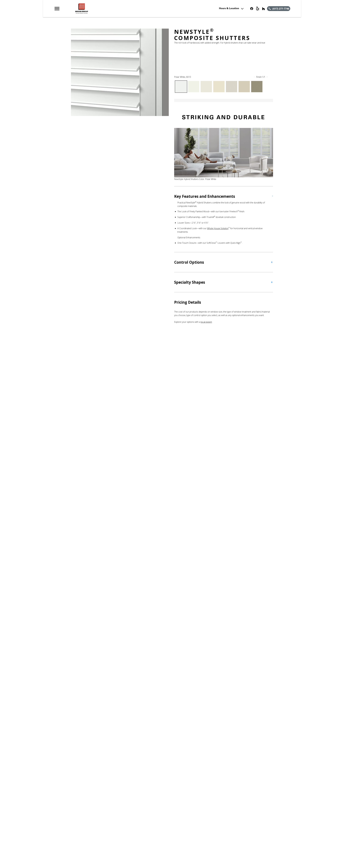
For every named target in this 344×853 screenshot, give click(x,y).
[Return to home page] (109, 9)
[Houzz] (263, 8)
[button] (57, 8)
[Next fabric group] (267, 77)
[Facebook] (251, 8)
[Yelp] (257, 8)
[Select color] (181, 86)
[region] (120, 72)
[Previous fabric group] (254, 77)
